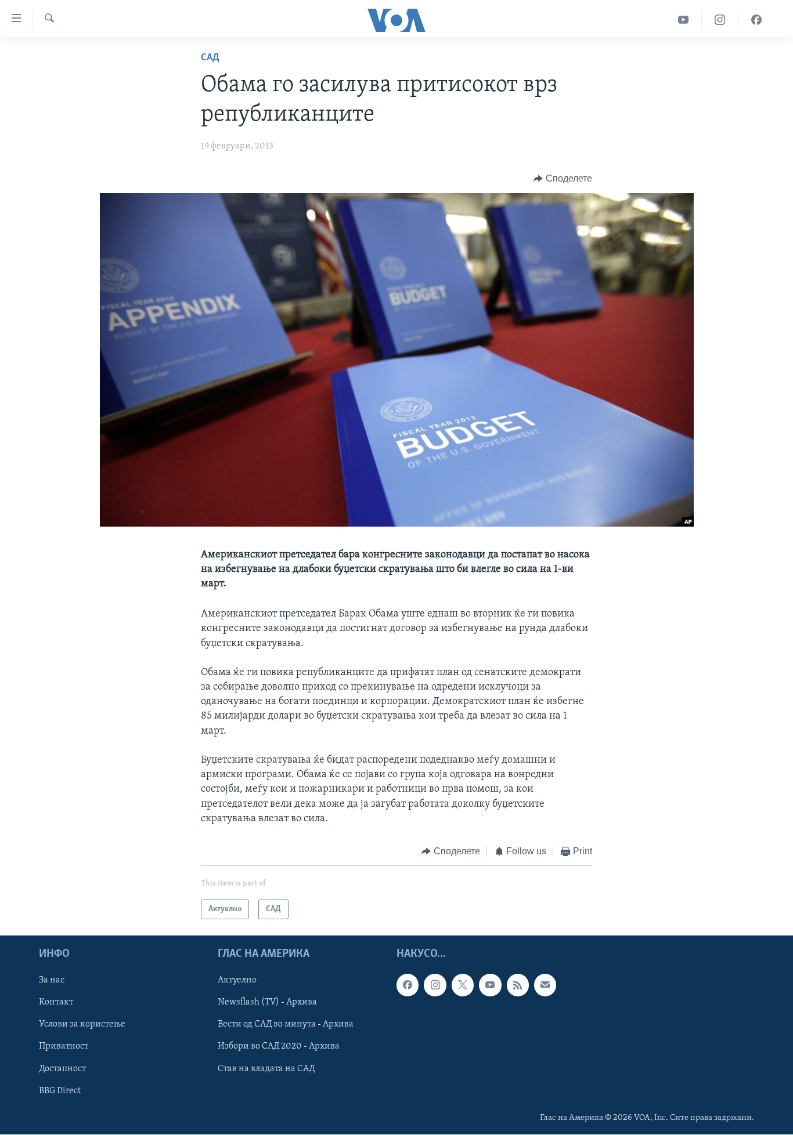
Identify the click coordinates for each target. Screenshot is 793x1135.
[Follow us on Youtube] (490, 985)
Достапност (62, 1069)
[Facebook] (756, 20)
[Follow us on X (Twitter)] (463, 985)
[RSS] (518, 985)
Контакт (56, 1002)
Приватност (63, 1046)
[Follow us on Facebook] (407, 985)
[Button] (563, 178)
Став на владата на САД (266, 1069)
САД (210, 58)
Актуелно (237, 980)
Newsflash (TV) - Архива (267, 1002)
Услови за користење (82, 1024)
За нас (51, 980)
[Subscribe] (545, 985)
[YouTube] (683, 20)
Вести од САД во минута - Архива (286, 1024)
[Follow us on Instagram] (435, 985)
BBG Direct (60, 1091)
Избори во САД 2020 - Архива (279, 1046)
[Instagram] (720, 20)
